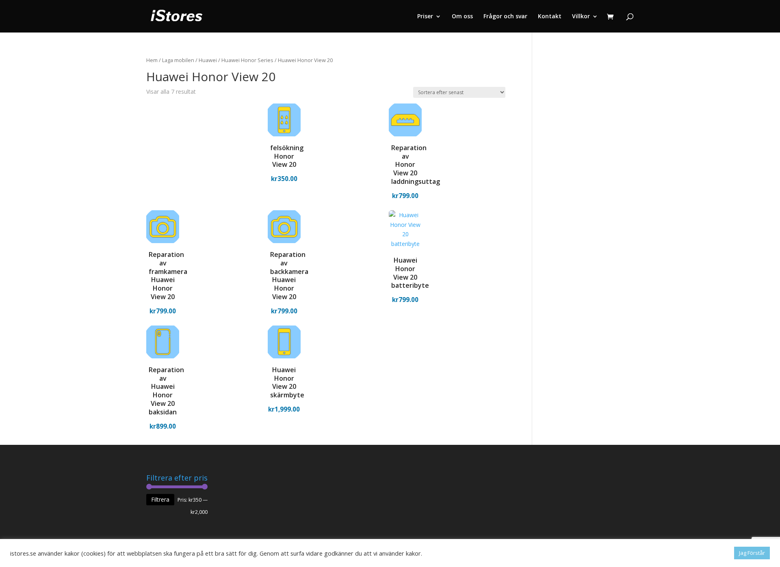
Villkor (581, 16)
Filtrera (160, 499)
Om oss (462, 16)
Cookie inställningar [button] (702, 553)
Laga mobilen (178, 60)
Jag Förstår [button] (752, 552)
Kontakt (549, 16)
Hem (152, 60)
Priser (425, 16)
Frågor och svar (505, 16)
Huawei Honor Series (247, 60)
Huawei (208, 60)
